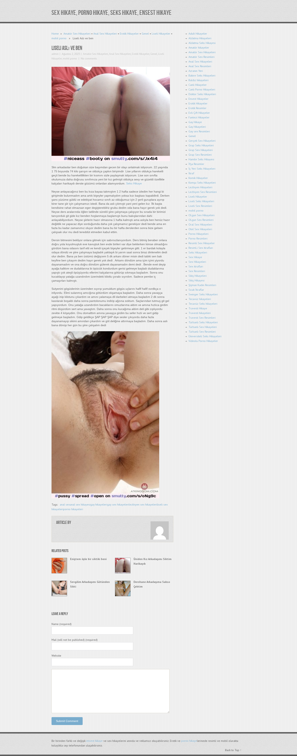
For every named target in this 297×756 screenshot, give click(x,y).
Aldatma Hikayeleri (200, 38)
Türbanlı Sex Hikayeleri (203, 327)
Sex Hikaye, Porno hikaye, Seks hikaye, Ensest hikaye (112, 13)
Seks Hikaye (134, 183)
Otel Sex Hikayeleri (200, 229)
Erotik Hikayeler (129, 33)
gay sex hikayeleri (118, 504)
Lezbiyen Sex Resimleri (203, 192)
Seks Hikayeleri (198, 252)
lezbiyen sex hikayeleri (143, 504)
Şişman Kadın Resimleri (202, 285)
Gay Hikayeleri (197, 127)
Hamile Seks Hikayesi (201, 159)
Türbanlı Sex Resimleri (202, 331)
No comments (88, 58)
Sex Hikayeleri (197, 262)
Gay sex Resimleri (199, 131)
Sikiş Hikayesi (196, 280)
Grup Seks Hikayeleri (201, 145)
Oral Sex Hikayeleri (200, 224)
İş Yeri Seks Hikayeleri (202, 168)
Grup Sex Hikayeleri (201, 150)
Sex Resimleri (197, 271)
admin (55, 54)
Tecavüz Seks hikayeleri (203, 304)
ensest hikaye (94, 741)
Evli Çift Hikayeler (199, 113)
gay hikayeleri (98, 504)
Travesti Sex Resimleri (202, 317)
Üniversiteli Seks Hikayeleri (205, 336)
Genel (145, 33)
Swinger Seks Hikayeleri (203, 294)
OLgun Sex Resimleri (201, 220)
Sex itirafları (196, 266)
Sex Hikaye (195, 257)
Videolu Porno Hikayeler (203, 341)
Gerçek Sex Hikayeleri (202, 141)
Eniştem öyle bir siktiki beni (88, 559)
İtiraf (191, 173)
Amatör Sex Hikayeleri (77, 33)
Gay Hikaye (195, 122)
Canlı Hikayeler (198, 85)
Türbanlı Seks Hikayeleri (203, 322)
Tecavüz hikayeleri (200, 299)
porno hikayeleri (73, 509)
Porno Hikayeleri (199, 234)
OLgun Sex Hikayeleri (202, 215)
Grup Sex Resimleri (200, 155)
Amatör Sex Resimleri (202, 57)
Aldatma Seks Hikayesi (202, 43)
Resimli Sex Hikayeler (202, 243)
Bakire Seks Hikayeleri (202, 75)
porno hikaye (189, 741)
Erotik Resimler (197, 108)
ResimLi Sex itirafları (201, 248)
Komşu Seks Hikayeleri (202, 182)
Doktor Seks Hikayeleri (202, 94)
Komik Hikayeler (198, 178)
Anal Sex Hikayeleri (105, 33)
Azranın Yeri (196, 71)
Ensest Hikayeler (199, 99)
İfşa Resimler (196, 164)
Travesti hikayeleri (200, 313)
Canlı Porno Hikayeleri (202, 89)
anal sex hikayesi (80, 504)
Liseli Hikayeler (161, 33)
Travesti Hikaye (198, 308)
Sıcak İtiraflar (196, 290)
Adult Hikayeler (198, 33)
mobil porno (59, 38)
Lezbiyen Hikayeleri (200, 187)
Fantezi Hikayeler (199, 117)
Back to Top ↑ (233, 750)
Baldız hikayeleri (199, 80)
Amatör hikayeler (199, 47)
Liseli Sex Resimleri (200, 206)
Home (55, 33)
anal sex (65, 504)
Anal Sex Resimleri (200, 66)
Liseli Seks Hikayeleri (201, 201)
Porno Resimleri (198, 238)
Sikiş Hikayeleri (198, 276)
